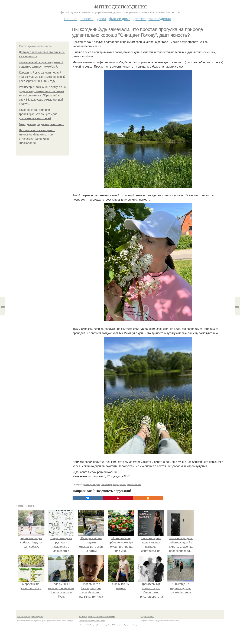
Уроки (101, 18)
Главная (70, 18)
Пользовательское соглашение (101, 616)
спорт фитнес (119, 484)
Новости (86, 18)
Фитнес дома (119, 18)
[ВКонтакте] (88, 498)
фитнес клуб (106, 484)
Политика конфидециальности (92, 620)
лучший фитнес (134, 484)
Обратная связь (147, 616)
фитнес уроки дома (91, 484)
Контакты (83, 616)
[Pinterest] (118, 498)
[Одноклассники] (148, 498)
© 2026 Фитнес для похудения (30, 616)
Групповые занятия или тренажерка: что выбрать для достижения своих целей (38, 114)
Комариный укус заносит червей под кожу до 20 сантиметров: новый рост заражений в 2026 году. (42, 77)
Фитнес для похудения (120, 7)
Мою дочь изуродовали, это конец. (41, 124)
